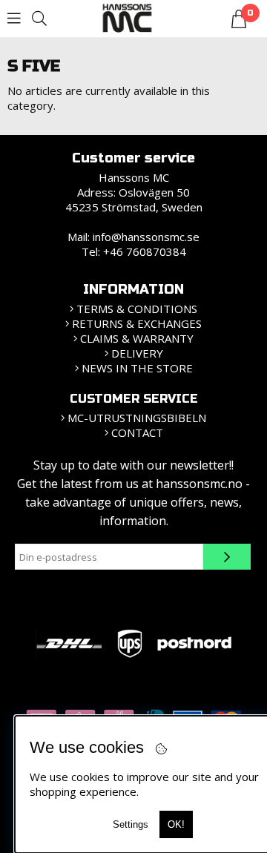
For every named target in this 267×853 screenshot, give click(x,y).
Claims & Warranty (137, 338)
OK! (176, 824)
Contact (137, 432)
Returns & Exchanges (137, 323)
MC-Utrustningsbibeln (136, 417)
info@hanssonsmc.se (146, 236)
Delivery (137, 353)
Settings (130, 824)
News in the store (137, 367)
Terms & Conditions (136, 308)
